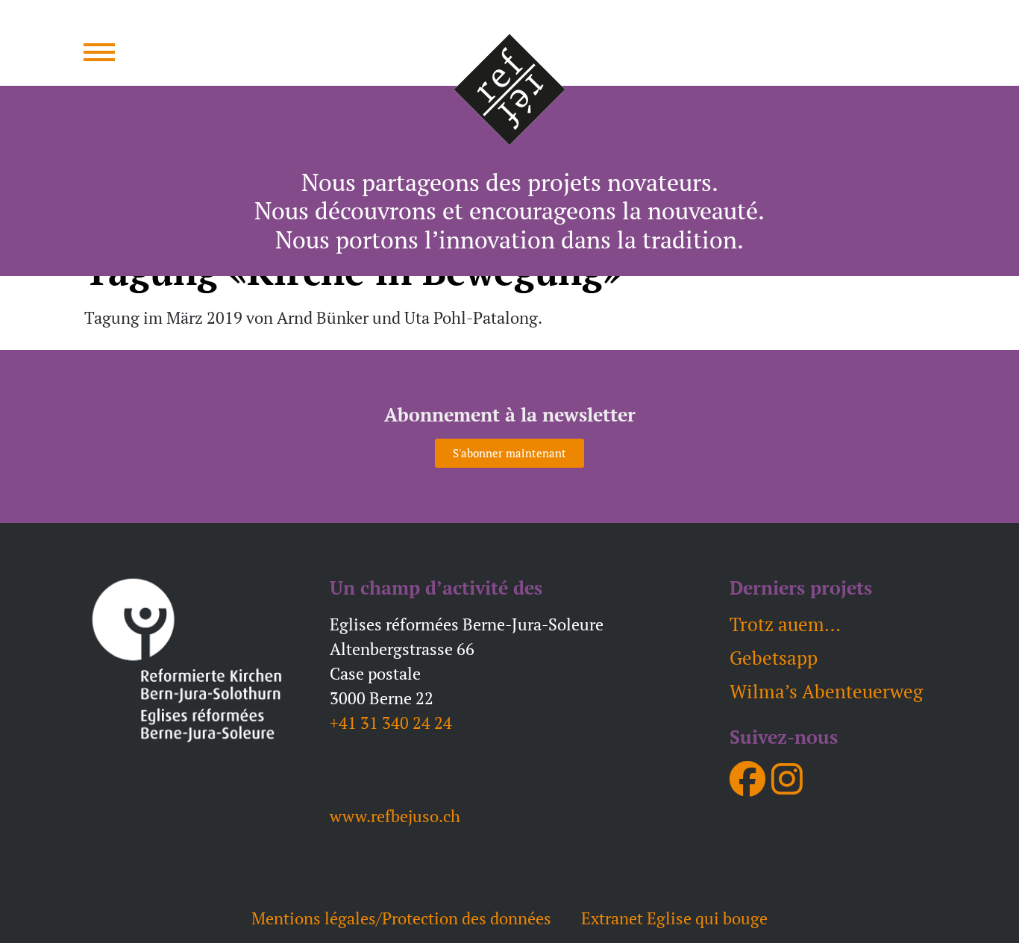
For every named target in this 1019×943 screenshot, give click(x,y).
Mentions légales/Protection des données (401, 918)
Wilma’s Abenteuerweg (826, 691)
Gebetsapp (774, 657)
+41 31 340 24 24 (391, 722)
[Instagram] (787, 779)
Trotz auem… (785, 624)
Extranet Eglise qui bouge (674, 918)
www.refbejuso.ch (395, 816)
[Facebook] (747, 779)
